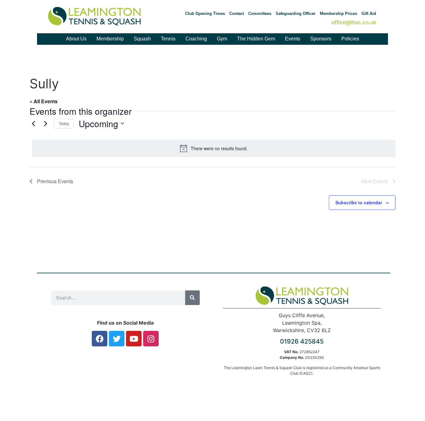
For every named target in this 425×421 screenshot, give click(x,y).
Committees (259, 13)
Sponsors (320, 38)
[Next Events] (45, 123)
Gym (222, 38)
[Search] (192, 297)
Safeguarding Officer (295, 13)
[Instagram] (151, 338)
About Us (76, 38)
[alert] (213, 148)
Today (64, 123)
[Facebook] (99, 338)
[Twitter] (116, 338)
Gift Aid (369, 13)
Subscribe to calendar (358, 202)
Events (292, 38)
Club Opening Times (205, 13)
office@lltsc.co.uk (353, 22)
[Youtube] (134, 338)
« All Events (44, 101)
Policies (350, 38)
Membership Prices (338, 13)
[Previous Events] (33, 123)
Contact (236, 13)
